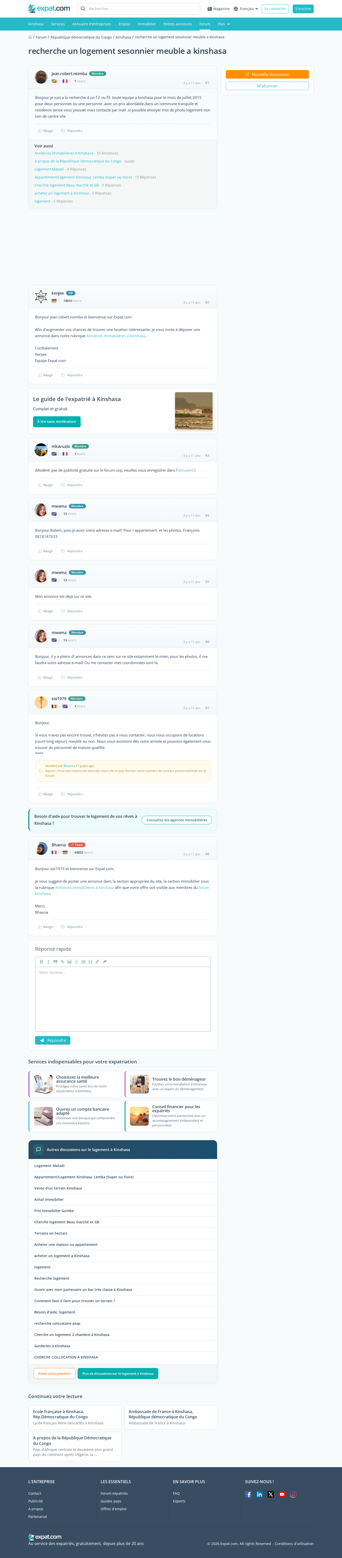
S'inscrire (303, 8)
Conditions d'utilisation (294, 1543)
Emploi (124, 24)
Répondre (74, 130)
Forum (205, 24)
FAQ (176, 1493)
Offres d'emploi (113, 1508)
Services (58, 24)
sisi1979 (59, 699)
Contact (34, 1493)
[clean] (103, 962)
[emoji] (75, 962)
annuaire (185, 470)
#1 (207, 82)
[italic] (47, 962)
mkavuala (61, 446)
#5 (207, 581)
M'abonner (267, 86)
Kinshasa (36, 24)
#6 (207, 641)
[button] (96, 962)
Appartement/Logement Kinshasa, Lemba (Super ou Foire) (83, 177)
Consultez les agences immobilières (176, 820)
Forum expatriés (114, 1493)
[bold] (40, 962)
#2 (207, 302)
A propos (35, 1508)
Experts (179, 1501)
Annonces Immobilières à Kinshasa (115, 335)
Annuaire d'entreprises (91, 24)
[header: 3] (89, 962)
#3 (207, 455)
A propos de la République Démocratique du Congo (78, 161)
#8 (207, 854)
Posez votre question (54, 1373)
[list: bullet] (82, 962)
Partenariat (37, 1516)
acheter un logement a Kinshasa (62, 193)
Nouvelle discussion (270, 74)
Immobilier (147, 24)
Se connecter (275, 8)
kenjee (58, 293)
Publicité (35, 1501)
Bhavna (69, 765)
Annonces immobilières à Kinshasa (64, 153)
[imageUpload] (68, 962)
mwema (59, 506)
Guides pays (111, 1501)
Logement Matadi (49, 169)
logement (42, 201)
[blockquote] (54, 962)
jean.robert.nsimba (69, 74)
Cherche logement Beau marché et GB (67, 185)
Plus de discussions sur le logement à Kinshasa (118, 1373)
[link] (61, 962)
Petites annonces (177, 24)
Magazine (221, 8)
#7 (207, 708)
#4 (207, 515)
